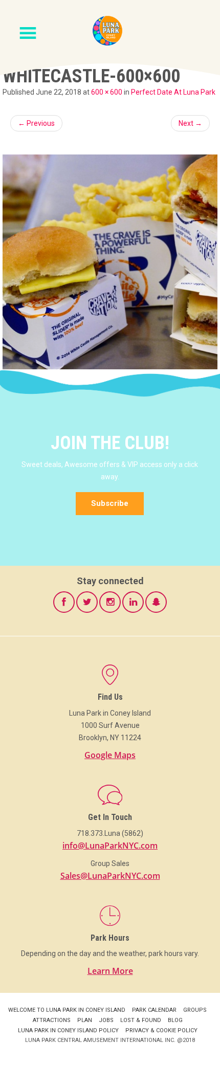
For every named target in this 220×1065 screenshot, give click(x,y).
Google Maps (110, 755)
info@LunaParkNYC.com (110, 845)
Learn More (110, 971)
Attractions (52, 1020)
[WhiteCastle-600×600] (110, 261)
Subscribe (109, 503)
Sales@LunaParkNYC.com (110, 875)
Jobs (106, 1020)
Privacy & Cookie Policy (161, 1030)
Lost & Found (140, 1020)
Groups (195, 1010)
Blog (175, 1020)
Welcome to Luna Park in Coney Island (66, 1010)
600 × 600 (106, 92)
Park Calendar (154, 1010)
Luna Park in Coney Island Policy (68, 1030)
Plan (84, 1020)
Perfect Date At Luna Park (173, 92)
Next (190, 123)
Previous (36, 123)
